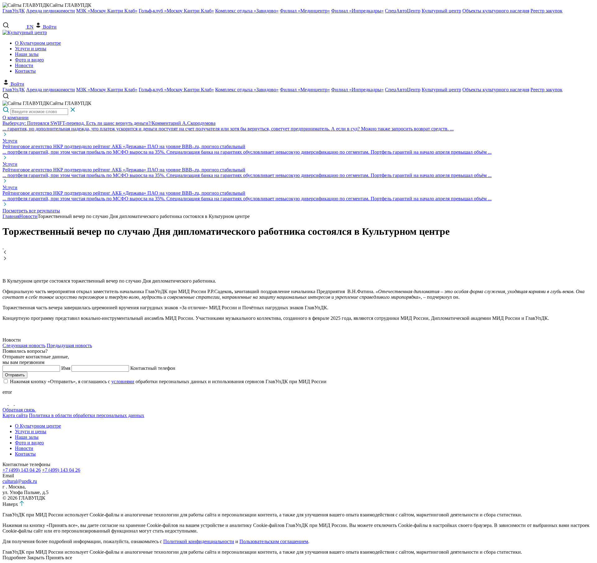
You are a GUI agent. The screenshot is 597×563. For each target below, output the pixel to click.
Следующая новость (23, 345)
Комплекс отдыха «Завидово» (247, 10)
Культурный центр (441, 10)
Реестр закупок (546, 10)
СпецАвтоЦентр (402, 10)
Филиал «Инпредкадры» (357, 10)
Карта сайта (15, 415)
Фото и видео (29, 59)
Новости (24, 65)
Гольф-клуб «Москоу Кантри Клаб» (176, 10)
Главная (10, 216)
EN (30, 27)
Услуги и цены (30, 48)
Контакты (25, 71)
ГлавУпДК (13, 10)
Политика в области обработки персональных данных (86, 415)
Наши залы (27, 54)
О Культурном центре (38, 43)
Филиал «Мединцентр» (305, 10)
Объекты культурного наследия (495, 10)
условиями (122, 381)
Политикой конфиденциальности (198, 541)
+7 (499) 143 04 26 (21, 470)
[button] (298, 253)
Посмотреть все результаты (31, 210)
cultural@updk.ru (19, 481)
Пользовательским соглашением (273, 541)
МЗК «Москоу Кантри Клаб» (106, 10)
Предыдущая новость (69, 345)
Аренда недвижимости (50, 10)
